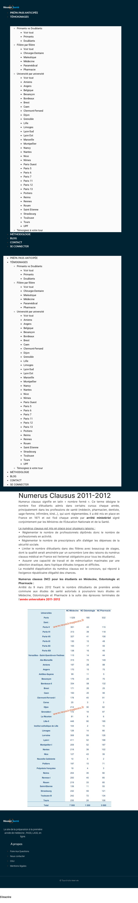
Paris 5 (27, 168)
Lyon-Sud (29, 131)
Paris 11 (28, 180)
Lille (26, 123)
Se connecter (19, 246)
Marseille (29, 139)
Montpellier (30, 143)
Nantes (28, 151)
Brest (26, 102)
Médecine (29, 61)
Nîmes (27, 160)
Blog (13, 476)
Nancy (27, 147)
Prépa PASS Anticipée (24, 258)
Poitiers (28, 193)
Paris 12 (28, 184)
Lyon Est (28, 135)
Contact (16, 480)
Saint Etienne (31, 209)
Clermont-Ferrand (33, 110)
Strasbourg (30, 213)
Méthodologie (19, 472)
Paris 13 (28, 189)
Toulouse (29, 217)
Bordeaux (29, 98)
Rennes (28, 201)
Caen (26, 106)
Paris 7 (27, 176)
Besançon (29, 94)
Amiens (28, 82)
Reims (27, 197)
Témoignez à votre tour (30, 468)
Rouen (27, 205)
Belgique (28, 90)
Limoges (28, 127)
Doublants (29, 40)
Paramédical (31, 65)
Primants (29, 36)
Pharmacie (30, 69)
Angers (27, 86)
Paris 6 (27, 172)
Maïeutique (30, 57)
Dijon (26, 114)
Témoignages (19, 16)
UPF (26, 463)
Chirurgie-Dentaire (34, 53)
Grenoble (29, 119)
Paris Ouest (30, 164)
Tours (27, 222)
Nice (26, 156)
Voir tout (28, 32)
